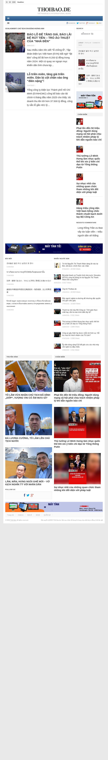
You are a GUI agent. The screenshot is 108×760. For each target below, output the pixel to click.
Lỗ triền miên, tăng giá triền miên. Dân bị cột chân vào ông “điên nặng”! (47, 77)
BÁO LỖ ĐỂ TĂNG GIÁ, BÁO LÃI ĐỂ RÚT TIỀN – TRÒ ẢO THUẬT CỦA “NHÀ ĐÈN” (49, 38)
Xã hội (38, 515)
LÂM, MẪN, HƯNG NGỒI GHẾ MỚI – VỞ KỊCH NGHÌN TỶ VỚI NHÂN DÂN (27, 483)
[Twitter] (28, 496)
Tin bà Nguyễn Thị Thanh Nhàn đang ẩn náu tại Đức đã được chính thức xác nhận (80, 265)
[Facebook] (25, 496)
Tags (80, 45)
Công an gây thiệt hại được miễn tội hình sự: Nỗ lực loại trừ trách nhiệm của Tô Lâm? (80, 334)
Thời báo (13, 520)
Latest (80, 42)
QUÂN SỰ (47, 515)
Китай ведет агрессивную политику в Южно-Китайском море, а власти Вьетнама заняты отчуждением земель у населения (29, 303)
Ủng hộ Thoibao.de (69, 289)
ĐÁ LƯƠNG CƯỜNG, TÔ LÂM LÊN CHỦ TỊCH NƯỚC (27, 439)
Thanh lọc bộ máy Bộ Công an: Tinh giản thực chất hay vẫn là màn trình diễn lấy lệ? (79, 311)
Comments (96, 42)
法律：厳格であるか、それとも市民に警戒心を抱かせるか (29, 281)
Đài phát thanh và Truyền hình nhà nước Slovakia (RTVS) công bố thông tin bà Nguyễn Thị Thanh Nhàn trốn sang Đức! (81, 277)
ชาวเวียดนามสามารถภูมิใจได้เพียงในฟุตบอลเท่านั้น (26, 272)
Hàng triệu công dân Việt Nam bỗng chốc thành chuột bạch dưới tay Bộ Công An (89, 212)
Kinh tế (29, 515)
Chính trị (20, 515)
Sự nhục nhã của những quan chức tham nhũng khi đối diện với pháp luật (87, 187)
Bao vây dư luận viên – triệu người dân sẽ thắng (90, 232)
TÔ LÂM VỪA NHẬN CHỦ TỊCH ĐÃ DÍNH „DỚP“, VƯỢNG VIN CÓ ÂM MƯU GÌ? (27, 396)
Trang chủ (10, 515)
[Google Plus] (33, 496)
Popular (88, 42)
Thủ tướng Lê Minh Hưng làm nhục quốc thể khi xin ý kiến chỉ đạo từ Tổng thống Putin (88, 161)
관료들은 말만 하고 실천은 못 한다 (20, 263)
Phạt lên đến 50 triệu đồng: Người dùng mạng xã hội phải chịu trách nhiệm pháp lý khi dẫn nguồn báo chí (89, 134)
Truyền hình (12, 357)
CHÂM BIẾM (82, 114)
